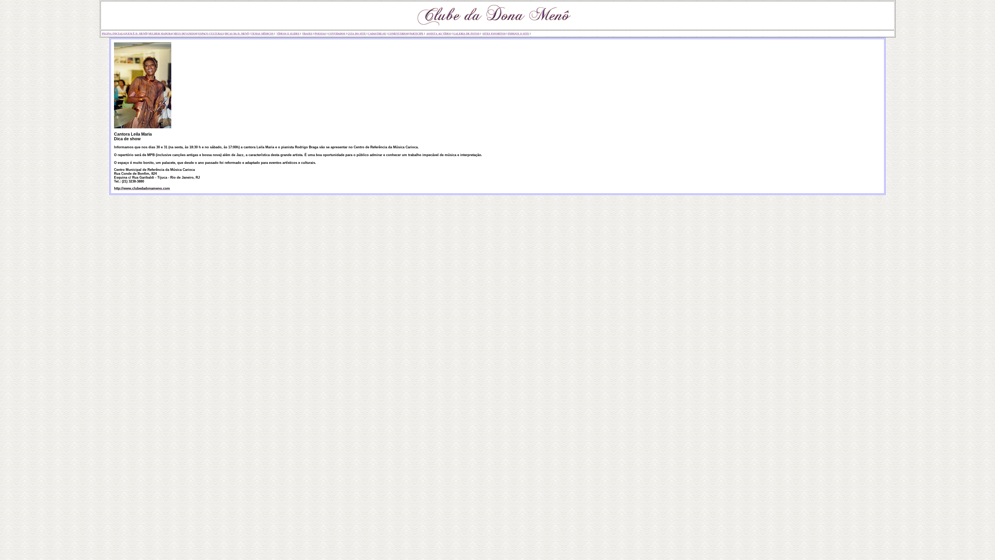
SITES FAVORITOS (494, 33)
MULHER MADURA (160, 33)
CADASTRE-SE (377, 33)
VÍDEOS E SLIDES (288, 33)
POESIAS (320, 33)
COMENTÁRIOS (398, 33)
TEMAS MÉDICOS (262, 33)
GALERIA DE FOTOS (466, 33)
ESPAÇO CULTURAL (210, 33)
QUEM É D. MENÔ (135, 33)
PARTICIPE (416, 33)
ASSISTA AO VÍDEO (438, 33)
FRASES (307, 33)
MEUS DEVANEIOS (185, 33)
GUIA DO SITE (356, 33)
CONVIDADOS (336, 33)
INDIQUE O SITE (518, 33)
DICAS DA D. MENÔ (237, 33)
